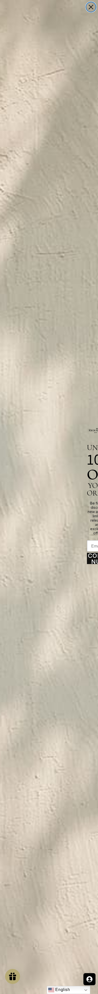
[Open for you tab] (89, 979)
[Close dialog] (91, 7)
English (62, 989)
